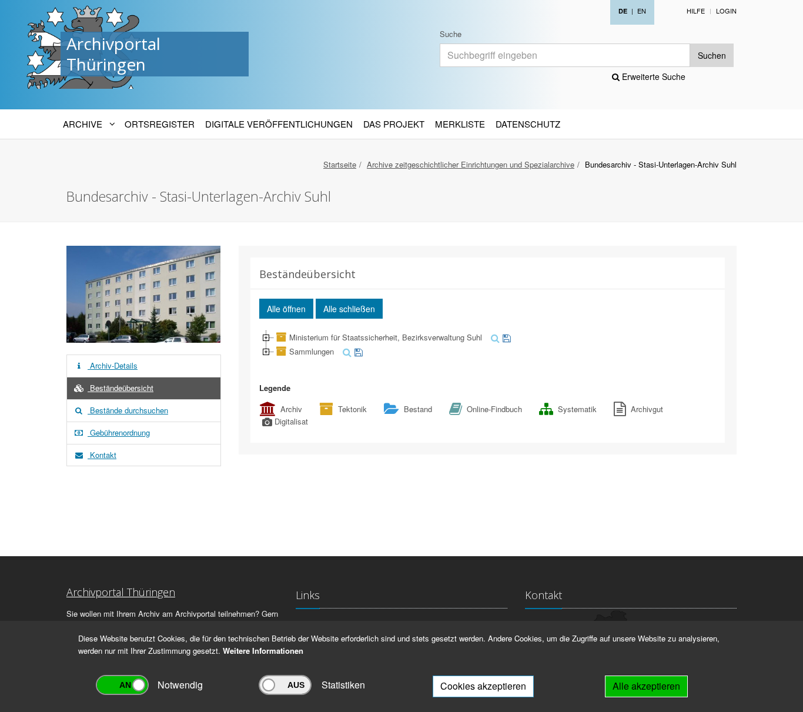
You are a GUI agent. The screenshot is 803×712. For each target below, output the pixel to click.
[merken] (505, 337)
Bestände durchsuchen (128, 410)
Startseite (339, 164)
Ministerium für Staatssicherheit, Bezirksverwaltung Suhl (385, 337)
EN (641, 10)
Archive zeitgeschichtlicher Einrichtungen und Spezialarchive (470, 164)
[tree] (488, 344)
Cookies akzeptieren (483, 686)
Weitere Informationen (263, 650)
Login (726, 10)
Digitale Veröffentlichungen (279, 124)
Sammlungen (311, 351)
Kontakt (102, 454)
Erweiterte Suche (652, 76)
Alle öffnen (286, 309)
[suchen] (494, 337)
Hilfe (696, 10)
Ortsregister (160, 124)
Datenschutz (528, 124)
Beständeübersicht (120, 387)
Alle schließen (349, 309)
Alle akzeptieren (646, 686)
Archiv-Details (113, 365)
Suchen (712, 55)
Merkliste (460, 124)
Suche (450, 33)
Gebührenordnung (119, 432)
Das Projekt (393, 124)
